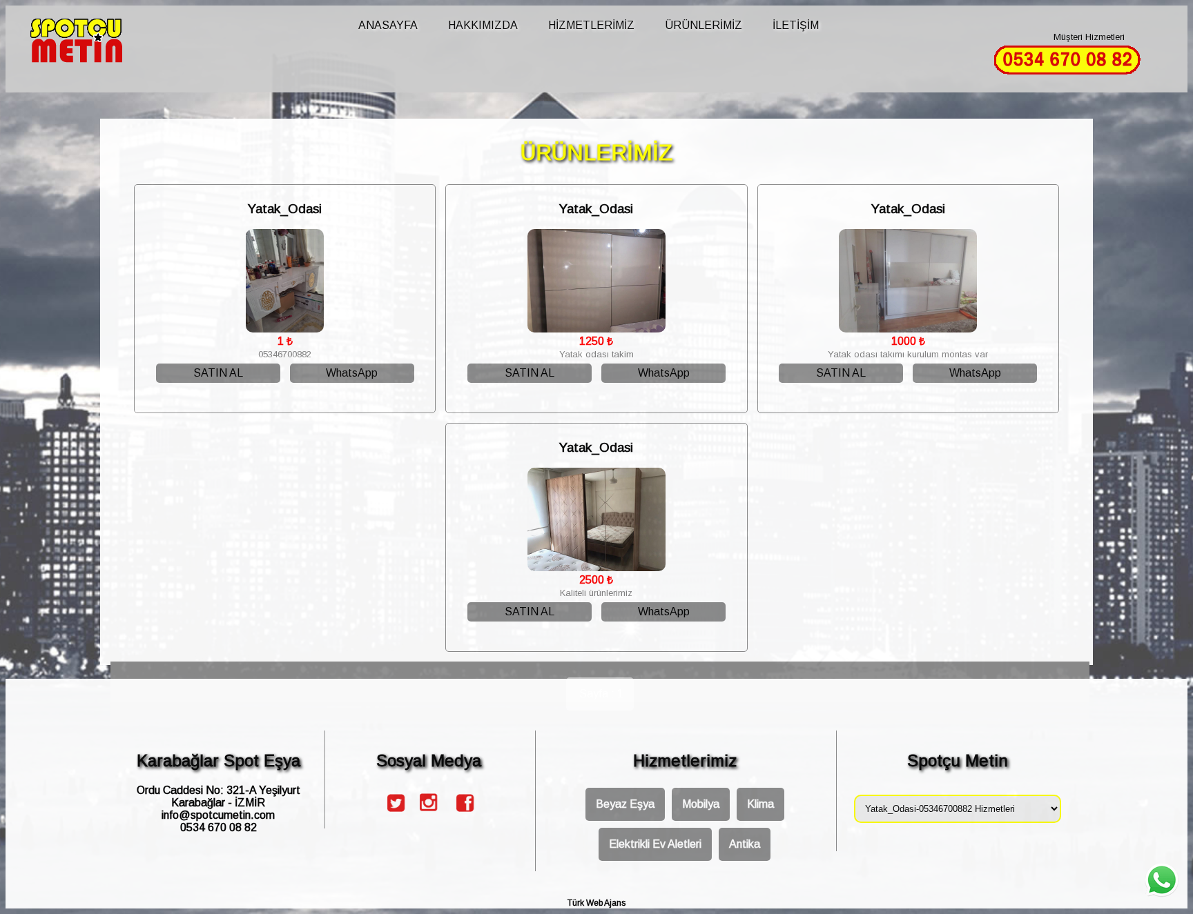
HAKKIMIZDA (483, 25)
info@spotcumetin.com (218, 815)
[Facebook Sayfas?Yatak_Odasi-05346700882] (463, 815)
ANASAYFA (388, 25)
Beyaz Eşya (625, 804)
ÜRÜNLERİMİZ (703, 25)
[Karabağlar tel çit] (96, 45)
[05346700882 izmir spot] (285, 329)
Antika (744, 844)
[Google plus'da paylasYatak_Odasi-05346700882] (428, 815)
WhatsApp (352, 373)
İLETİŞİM (796, 25)
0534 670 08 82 (218, 827)
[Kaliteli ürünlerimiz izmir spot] (596, 567)
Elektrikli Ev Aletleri (655, 844)
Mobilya (700, 804)
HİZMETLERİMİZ (591, 25)
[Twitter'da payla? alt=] (394, 815)
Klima (760, 804)
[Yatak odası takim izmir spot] (596, 329)
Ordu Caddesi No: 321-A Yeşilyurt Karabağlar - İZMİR (218, 796)
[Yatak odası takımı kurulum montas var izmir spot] (908, 329)
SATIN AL (218, 373)
